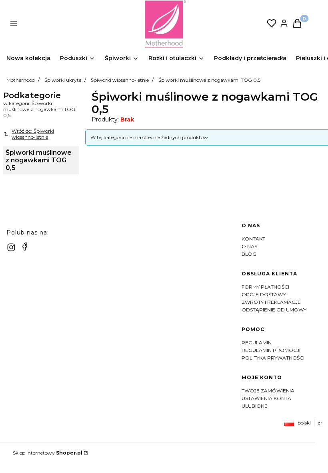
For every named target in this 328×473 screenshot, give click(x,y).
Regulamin (257, 343)
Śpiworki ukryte (62, 80)
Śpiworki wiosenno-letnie (120, 80)
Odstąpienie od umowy (274, 310)
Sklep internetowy (47, 453)
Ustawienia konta (266, 398)
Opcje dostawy (264, 294)
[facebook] (24, 247)
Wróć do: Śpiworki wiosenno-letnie (33, 134)
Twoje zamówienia (268, 391)
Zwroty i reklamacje (271, 302)
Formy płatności (265, 287)
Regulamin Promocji (271, 350)
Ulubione (255, 406)
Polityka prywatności (273, 358)
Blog (249, 254)
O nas (249, 246)
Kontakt (253, 239)
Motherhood (20, 80)
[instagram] (11, 247)
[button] (77, 24)
